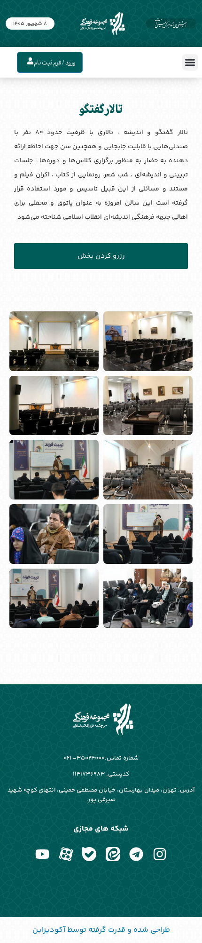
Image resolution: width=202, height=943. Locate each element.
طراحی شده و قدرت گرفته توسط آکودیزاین (101, 930)
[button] (190, 62)
